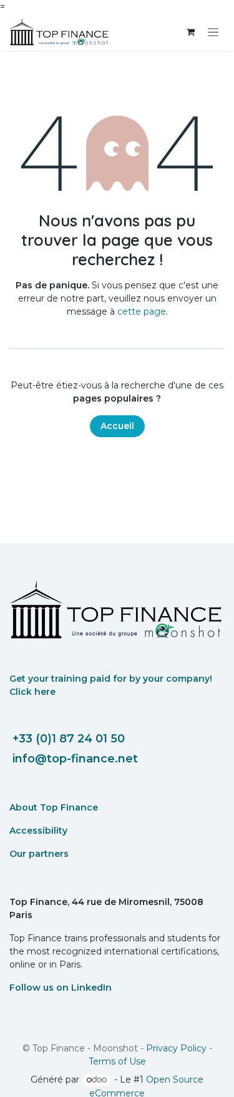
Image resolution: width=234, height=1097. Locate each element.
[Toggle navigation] (213, 32)
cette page (141, 311)
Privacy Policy (176, 1048)
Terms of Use (117, 1061)
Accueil (117, 426)
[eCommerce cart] (190, 32)
